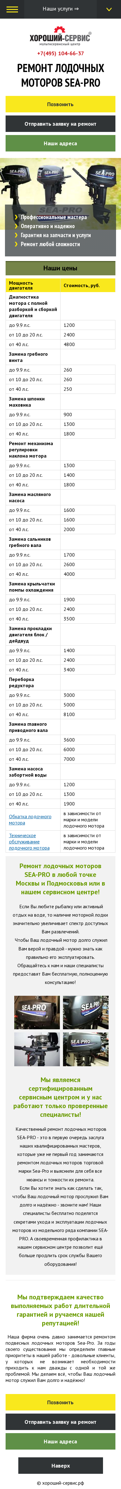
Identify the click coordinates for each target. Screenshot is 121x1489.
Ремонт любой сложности (50, 244)
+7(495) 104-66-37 (60, 53)
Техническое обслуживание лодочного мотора (29, 841)
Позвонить (60, 104)
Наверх (61, 1465)
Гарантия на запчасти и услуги (56, 235)
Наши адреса (60, 143)
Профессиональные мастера (54, 217)
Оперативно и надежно (48, 226)
